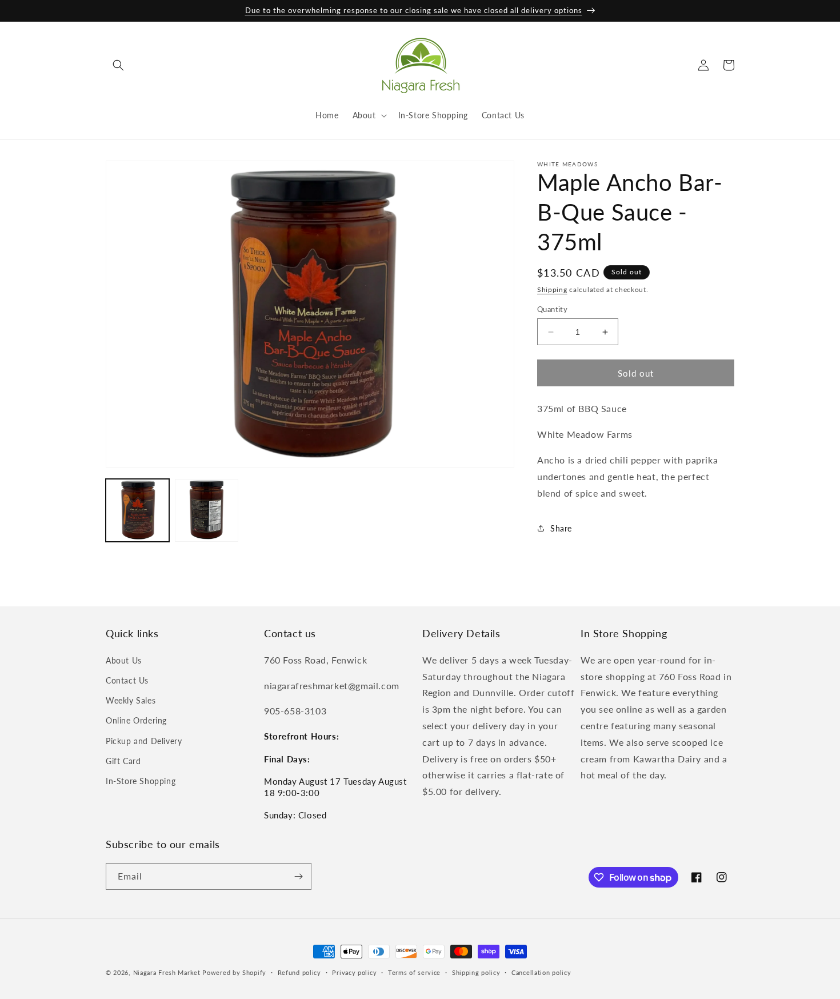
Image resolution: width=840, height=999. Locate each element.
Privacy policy (354, 972)
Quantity (552, 309)
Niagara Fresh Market (167, 972)
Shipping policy (476, 972)
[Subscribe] (298, 876)
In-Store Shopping (140, 781)
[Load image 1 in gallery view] (137, 510)
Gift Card (123, 761)
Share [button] (561, 528)
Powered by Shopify (234, 972)
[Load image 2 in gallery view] (206, 510)
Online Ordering (136, 720)
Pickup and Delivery (144, 741)
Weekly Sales (130, 700)
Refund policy (299, 972)
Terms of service (414, 972)
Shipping (552, 289)
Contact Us (127, 680)
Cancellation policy (541, 972)
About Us (124, 660)
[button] (118, 65)
